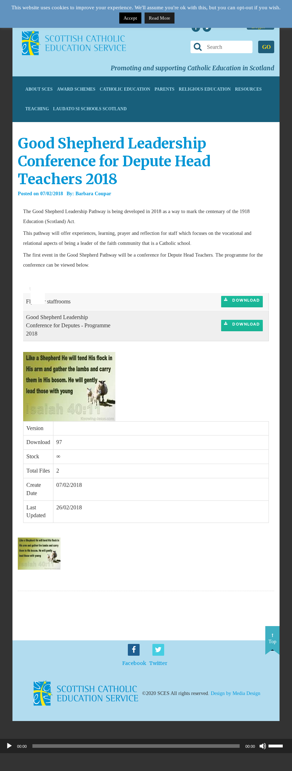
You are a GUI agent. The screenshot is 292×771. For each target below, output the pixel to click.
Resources (248, 89)
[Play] (9, 746)
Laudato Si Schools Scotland (90, 108)
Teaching (37, 108)
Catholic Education (125, 89)
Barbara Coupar (93, 193)
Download (245, 300)
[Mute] (262, 746)
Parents (164, 89)
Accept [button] (130, 18)
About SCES (39, 89)
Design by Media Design (235, 693)
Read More (159, 18)
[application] (34, 285)
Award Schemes (76, 89)
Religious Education (205, 89)
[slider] (35, 283)
